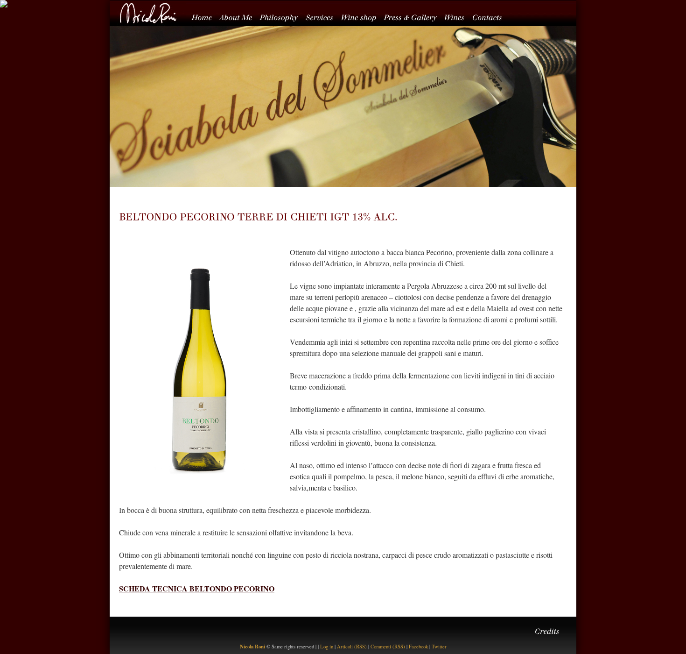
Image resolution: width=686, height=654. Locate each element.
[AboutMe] (240, 16)
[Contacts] (491, 16)
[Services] (323, 16)
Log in (326, 646)
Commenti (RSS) (388, 646)
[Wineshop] (362, 16)
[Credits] (551, 630)
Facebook (418, 646)
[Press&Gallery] (414, 16)
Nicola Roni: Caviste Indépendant (148, 13)
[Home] (206, 16)
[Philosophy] (283, 16)
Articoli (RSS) (352, 646)
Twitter (439, 646)
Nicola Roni (252, 646)
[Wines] (458, 16)
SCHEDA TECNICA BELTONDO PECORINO (196, 588)
